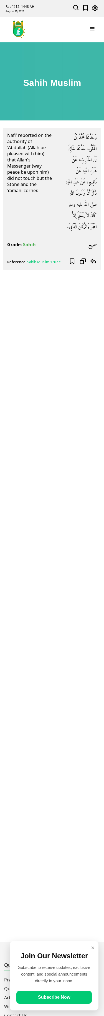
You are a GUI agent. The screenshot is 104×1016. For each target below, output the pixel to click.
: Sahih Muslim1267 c (43, 261)
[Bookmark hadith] (72, 261)
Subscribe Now (54, 997)
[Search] (76, 8)
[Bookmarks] (85, 8)
